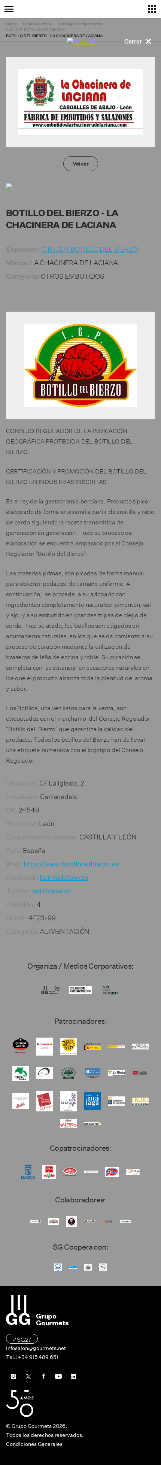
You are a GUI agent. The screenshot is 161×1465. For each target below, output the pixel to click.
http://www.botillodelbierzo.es (71, 864)
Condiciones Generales (34, 1444)
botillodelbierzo (64, 878)
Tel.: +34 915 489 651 (32, 1357)
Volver (81, 163)
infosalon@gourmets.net (36, 1348)
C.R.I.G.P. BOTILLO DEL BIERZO (89, 248)
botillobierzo (51, 891)
